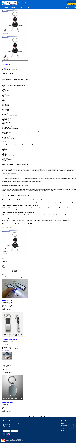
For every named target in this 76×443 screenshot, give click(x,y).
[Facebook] (4, 434)
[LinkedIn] (7, 434)
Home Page (6, 7)
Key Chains (5, 68)
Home (4, 65)
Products (5, 66)
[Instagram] (9, 434)
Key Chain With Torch (7, 300)
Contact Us (29, 7)
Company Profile (13, 7)
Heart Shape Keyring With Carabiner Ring (11, 363)
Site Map (62, 430)
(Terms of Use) (19, 439)
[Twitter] (5, 434)
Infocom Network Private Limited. (19, 440)
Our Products (22, 7)
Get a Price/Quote (5, 75)
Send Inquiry (5, 63)
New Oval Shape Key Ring (7, 402)
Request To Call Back (6, 64)
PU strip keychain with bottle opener (10, 339)
